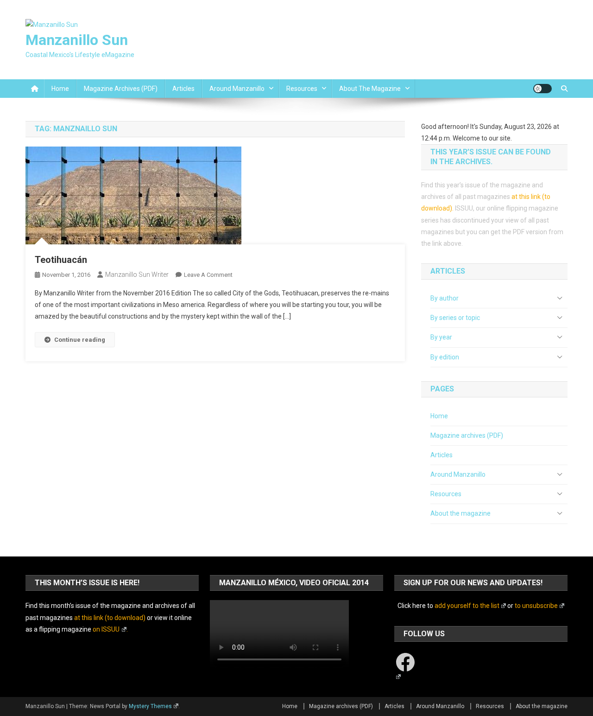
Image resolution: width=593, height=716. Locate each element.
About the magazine (370, 88)
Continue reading (79, 339)
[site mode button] (542, 88)
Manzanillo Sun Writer (137, 274)
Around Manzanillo (237, 88)
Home (60, 88)
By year (441, 337)
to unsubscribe (536, 605)
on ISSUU (106, 629)
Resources (301, 88)
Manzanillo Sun (76, 40)
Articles (183, 88)
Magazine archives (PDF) (121, 88)
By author (444, 298)
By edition (444, 357)
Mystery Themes (150, 706)
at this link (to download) (109, 617)
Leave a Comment (208, 274)
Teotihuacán (61, 259)
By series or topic (455, 317)
